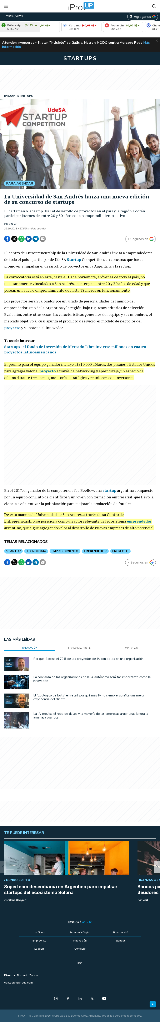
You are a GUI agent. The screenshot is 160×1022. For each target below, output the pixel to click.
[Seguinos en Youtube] (104, 999)
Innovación (80, 940)
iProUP (13, 223)
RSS (80, 963)
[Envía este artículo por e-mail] (43, 239)
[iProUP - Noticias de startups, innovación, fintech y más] (80, 6)
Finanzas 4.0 (120, 932)
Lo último (39, 932)
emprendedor (139, 521)
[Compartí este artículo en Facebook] (7, 239)
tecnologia (36, 551)
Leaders (39, 948)
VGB (145, 900)
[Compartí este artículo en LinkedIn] (28, 239)
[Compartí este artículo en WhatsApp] (21, 239)
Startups (120, 940)
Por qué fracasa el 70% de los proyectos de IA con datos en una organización (88, 659)
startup (109, 490)
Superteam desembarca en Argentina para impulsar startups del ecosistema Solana (61, 889)
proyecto (12, 327)
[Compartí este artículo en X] (14, 239)
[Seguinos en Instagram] (56, 999)
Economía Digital (80, 932)
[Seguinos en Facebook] (68, 999)
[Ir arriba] (153, 1004)
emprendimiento (65, 551)
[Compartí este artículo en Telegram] (35, 239)
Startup (74, 259)
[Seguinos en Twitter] (92, 999)
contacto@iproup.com (18, 982)
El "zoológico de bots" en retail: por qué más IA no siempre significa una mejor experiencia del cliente (88, 697)
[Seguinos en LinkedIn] (80, 999)
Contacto (80, 948)
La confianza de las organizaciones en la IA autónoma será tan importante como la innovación (92, 679)
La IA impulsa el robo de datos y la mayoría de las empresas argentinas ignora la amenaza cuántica (90, 716)
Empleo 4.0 (39, 940)
